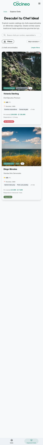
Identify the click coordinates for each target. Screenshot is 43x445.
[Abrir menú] (39, 3)
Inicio (5, 11)
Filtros (9, 41)
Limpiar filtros (35, 48)
